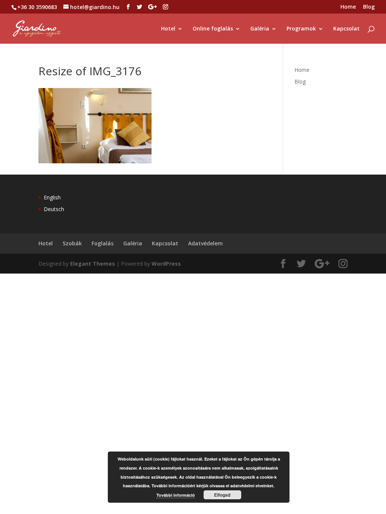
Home (348, 7)
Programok (301, 29)
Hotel (168, 29)
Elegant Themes (92, 263)
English (52, 197)
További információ (175, 495)
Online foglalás (213, 29)
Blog (369, 7)
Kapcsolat (346, 29)
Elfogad (222, 494)
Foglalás (102, 243)
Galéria (259, 29)
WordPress (166, 263)
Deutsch (54, 209)
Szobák (72, 243)
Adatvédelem (205, 243)
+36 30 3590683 (37, 7)
